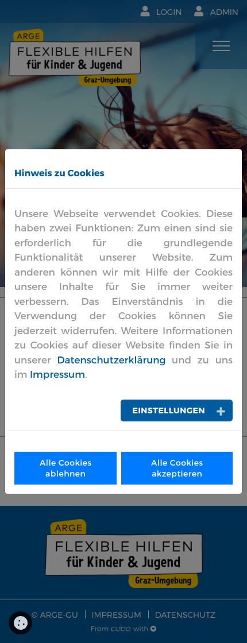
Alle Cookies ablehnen (66, 468)
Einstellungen (168, 410)
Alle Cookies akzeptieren (177, 468)
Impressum (57, 374)
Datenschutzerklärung (111, 360)
